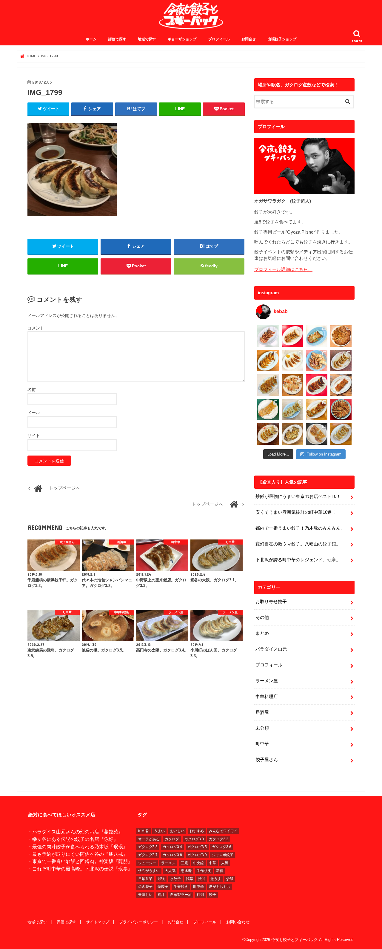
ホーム (91, 39)
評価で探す (117, 39)
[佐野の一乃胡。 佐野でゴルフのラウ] (316, 409)
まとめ (262, 633)
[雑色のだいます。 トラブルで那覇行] (292, 336)
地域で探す (147, 39)
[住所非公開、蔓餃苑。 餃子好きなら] (292, 385)
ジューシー (147, 863)
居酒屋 (262, 712)
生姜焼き (181, 886)
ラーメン (168, 863)
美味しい (145, 895)
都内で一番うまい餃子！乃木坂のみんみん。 (300, 528)
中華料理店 (266, 696)
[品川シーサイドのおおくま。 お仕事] (292, 360)
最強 (161, 879)
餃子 (212, 895)
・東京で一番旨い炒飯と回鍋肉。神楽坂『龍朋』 (80, 861)
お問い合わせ (237, 922)
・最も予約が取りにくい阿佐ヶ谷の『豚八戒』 (77, 854)
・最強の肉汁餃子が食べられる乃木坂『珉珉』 (77, 846)
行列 (200, 895)
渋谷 (201, 879)
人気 (224, 863)
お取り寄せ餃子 (271, 601)
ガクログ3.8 (172, 855)
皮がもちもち (219, 886)
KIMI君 (143, 831)
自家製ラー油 (181, 895)
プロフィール (219, 39)
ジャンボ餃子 (222, 855)
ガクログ (172, 839)
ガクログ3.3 (148, 847)
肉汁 (161, 895)
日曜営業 (145, 879)
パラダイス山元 (271, 649)
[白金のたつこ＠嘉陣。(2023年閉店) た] (341, 336)
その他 (262, 617)
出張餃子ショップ (282, 39)
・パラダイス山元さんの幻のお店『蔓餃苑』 (75, 831)
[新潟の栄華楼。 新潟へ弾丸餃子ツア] (316, 434)
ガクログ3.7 (148, 855)
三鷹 (184, 863)
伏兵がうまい (149, 871)
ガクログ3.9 (197, 855)
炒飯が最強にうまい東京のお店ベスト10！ (298, 496)
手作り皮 (204, 871)
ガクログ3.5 (197, 847)
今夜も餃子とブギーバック (294, 939)
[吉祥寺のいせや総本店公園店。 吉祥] (341, 385)
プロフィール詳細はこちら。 (283, 269)
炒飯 (229, 879)
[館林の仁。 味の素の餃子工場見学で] (292, 434)
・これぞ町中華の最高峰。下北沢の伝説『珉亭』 (80, 868)
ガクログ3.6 (221, 847)
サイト (33, 435)
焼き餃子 (145, 886)
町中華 (262, 743)
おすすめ (197, 831)
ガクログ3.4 (172, 847)
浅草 (189, 879)
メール (33, 412)
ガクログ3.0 (194, 839)
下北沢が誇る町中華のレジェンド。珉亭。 (298, 559)
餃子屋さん (266, 759)
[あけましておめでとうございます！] (341, 409)
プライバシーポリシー (138, 922)
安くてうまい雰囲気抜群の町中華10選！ (295, 512)
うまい (159, 831)
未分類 (262, 728)
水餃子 (175, 879)
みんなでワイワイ (223, 831)
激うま (215, 879)
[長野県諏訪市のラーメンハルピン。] (341, 434)
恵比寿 (186, 871)
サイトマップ (97, 922)
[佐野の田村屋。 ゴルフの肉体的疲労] (292, 409)
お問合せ (248, 39)
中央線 (198, 863)
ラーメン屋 (266, 680)
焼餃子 (163, 886)
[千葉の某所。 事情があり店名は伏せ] (316, 385)
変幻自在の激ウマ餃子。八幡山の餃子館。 (298, 544)
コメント (35, 328)
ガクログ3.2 (218, 839)
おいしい (177, 831)
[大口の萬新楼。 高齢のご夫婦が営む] (316, 360)
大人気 (170, 871)
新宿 (219, 871)
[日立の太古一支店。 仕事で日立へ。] (316, 336)
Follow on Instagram (323, 454)
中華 (212, 863)
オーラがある (149, 839)
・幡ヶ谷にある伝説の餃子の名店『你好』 (72, 839)
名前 (31, 389)
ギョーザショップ (182, 39)
